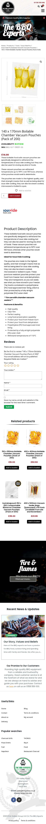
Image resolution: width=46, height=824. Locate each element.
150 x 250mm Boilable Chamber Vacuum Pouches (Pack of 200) (12, 454)
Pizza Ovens (6, 742)
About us (4, 717)
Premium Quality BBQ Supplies (17, 18)
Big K (26, 742)
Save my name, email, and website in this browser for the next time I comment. (21, 401)
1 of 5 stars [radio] (5, 365)
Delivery (4, 721)
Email (6, 390)
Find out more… (23, 579)
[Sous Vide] (9, 211)
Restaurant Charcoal (31, 751)
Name (7, 383)
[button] (41, 62)
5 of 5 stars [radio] (18, 365)
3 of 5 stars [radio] (11, 365)
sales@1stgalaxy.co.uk (26, 791)
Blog (25, 708)
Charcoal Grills (7, 738)
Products (10, 46)
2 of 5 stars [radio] (8, 365)
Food (26, 747)
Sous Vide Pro (26, 46)
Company (11, 635)
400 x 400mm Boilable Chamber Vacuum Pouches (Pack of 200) (34, 454)
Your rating (9, 363)
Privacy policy (14, 820)
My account (28, 717)
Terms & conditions (31, 713)
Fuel (3, 747)
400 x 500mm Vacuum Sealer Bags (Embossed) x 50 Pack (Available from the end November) (34, 507)
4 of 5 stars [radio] (14, 365)
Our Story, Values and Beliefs (21, 641)
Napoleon (5, 751)
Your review (9, 370)
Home (3, 46)
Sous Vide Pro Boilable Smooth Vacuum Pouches (18, 48)
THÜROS (27, 738)
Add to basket (15, 196)
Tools (17, 46)
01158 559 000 (39, 2)
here (11, 686)
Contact (4, 713)
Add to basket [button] (12, 468)
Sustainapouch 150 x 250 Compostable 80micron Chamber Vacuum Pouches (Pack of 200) (11, 507)
